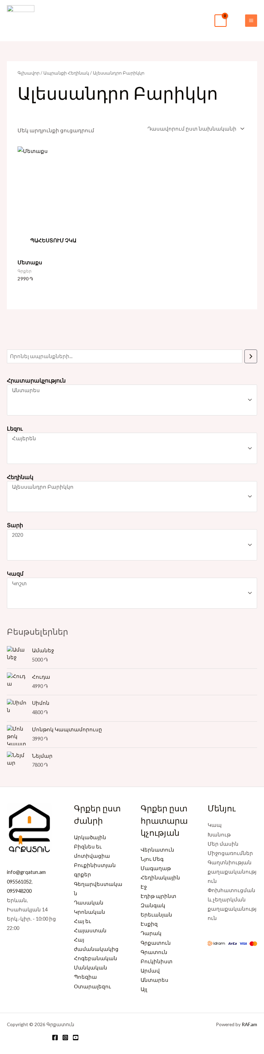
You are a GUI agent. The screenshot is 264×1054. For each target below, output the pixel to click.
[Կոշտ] (129, 583)
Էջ (144, 887)
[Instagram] (65, 1037)
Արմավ (150, 971)
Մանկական (90, 967)
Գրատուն (154, 952)
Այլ (144, 989)
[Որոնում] (250, 356)
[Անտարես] (129, 390)
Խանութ (219, 834)
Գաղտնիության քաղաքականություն (232, 871)
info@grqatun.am (26, 872)
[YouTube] (76, 1037)
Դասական (88, 903)
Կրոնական (89, 912)
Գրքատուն (156, 943)
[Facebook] (55, 1037)
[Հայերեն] (129, 438)
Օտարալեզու (92, 986)
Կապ (215, 825)
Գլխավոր (29, 73)
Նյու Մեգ (152, 859)
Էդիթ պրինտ (158, 896)
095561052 (19, 882)
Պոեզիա (85, 977)
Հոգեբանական (95, 958)
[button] (235, 20)
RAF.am (249, 1024)
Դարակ (151, 933)
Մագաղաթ (156, 868)
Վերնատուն (157, 850)
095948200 (19, 891)
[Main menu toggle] (251, 20)
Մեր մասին (223, 844)
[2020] (129, 535)
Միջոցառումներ (230, 853)
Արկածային (90, 837)
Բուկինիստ (157, 961)
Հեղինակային (160, 877)
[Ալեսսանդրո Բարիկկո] (129, 487)
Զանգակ (153, 905)
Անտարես (154, 980)
